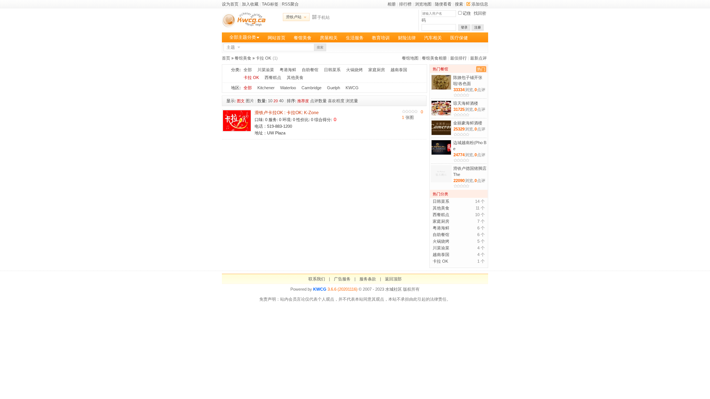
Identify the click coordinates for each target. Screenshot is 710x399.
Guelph (333, 87)
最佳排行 (458, 58)
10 (270, 100)
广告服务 (342, 279)
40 (281, 100)
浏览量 (352, 100)
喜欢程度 (336, 100)
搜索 (459, 4)
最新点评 (478, 58)
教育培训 (381, 37)
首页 (226, 58)
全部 (248, 69)
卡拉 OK (263, 58)
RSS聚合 (290, 4)
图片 (250, 100)
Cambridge (311, 87)
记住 (467, 13)
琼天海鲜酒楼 (465, 103)
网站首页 (276, 37)
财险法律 (407, 37)
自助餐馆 (310, 69)
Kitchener (266, 87)
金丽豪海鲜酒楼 (467, 123)
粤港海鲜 (288, 69)
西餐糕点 (273, 77)
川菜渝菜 (265, 69)
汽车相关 (433, 37)
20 (275, 101)
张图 (408, 117)
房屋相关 (329, 37)
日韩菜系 (332, 69)
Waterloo (288, 87)
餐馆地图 (410, 58)
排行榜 (405, 4)
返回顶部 (393, 279)
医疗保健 (459, 37)
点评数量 (318, 100)
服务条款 (367, 279)
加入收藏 (250, 4)
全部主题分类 (242, 37)
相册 (391, 4)
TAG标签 (270, 4)
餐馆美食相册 (434, 58)
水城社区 (393, 289)
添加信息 (479, 4)
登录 (464, 27)
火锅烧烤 (354, 69)
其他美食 (295, 77)
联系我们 (316, 279)
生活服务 (355, 37)
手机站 (323, 17)
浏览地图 (423, 4)
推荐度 (303, 101)
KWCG (352, 87)
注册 (477, 27)
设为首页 (230, 4)
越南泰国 (398, 69)
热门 (481, 69)
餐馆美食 (302, 37)
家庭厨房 (376, 69)
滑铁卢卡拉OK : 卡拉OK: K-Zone (287, 112)
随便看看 (443, 4)
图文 (241, 101)
